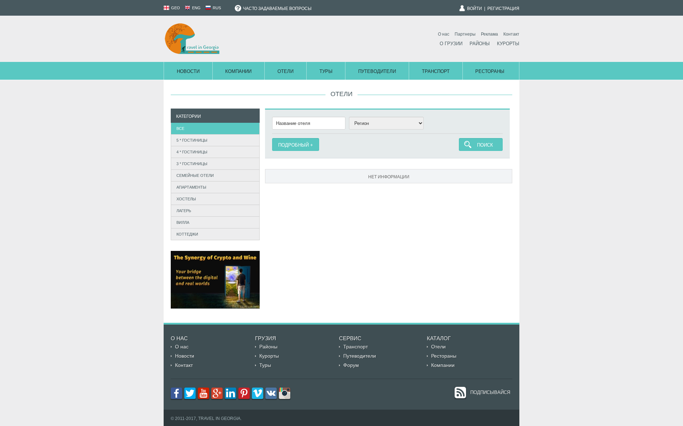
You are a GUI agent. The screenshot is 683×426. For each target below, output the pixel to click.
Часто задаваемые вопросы (277, 8)
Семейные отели (195, 175)
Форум (351, 365)
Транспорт (436, 71)
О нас (443, 34)
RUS (216, 8)
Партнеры (465, 34)
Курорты (508, 43)
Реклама (489, 34)
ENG (196, 8)
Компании (238, 71)
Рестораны (489, 71)
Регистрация (503, 8)
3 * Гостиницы (191, 164)
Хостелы (186, 199)
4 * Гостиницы (191, 152)
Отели (285, 71)
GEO (175, 8)
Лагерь (183, 211)
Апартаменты (191, 187)
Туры (326, 71)
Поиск (485, 145)
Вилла (182, 222)
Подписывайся (490, 392)
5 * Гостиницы (191, 140)
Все (180, 128)
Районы (480, 43)
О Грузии (451, 43)
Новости (188, 71)
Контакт (511, 34)
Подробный (293, 145)
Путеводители (377, 71)
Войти (474, 8)
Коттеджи (187, 234)
